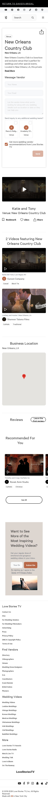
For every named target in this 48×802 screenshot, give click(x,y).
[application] (24, 189)
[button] (24, 189)
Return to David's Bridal (18, 3)
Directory (5, 655)
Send (38, 153)
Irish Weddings (8, 726)
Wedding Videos (8, 702)
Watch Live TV (8, 753)
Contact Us (6, 612)
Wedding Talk (7, 757)
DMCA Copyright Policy (11, 639)
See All (24, 500)
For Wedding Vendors (10, 620)
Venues (5, 663)
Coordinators (7, 679)
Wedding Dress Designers (12, 667)
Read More (10, 70)
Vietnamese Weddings (11, 722)
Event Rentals (7, 683)
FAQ (3, 616)
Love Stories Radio (9, 749)
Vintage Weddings (9, 710)
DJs (3, 675)
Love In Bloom (7, 761)
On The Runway (8, 765)
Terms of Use (7, 643)
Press (4, 631)
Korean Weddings (9, 714)
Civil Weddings (8, 730)
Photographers (8, 671)
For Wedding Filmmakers (11, 623)
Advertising (6, 627)
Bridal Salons (7, 687)
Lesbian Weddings (9, 706)
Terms (13, 572)
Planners (5, 691)
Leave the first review (38, 419)
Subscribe (30, 565)
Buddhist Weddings (9, 734)
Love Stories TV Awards (11, 745)
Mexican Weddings (9, 718)
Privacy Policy (26, 572)
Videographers (8, 659)
